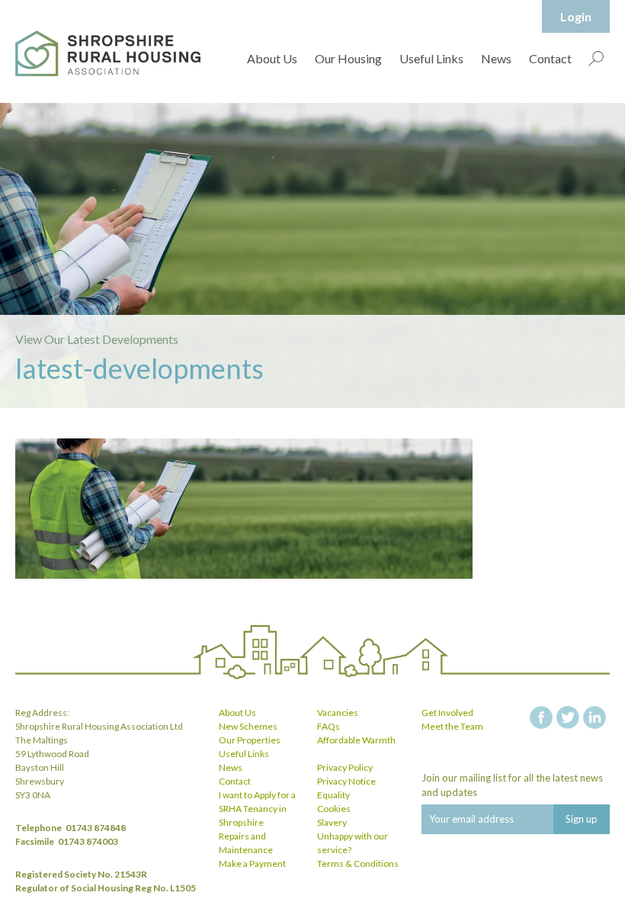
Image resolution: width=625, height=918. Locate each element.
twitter (567, 717)
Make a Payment (252, 863)
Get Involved (447, 712)
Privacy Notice (346, 781)
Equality (333, 795)
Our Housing (348, 58)
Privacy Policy (345, 767)
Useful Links (431, 58)
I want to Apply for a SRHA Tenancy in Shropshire (257, 808)
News (496, 58)
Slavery (332, 822)
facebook (541, 717)
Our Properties (249, 740)
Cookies (334, 808)
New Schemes (248, 726)
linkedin (594, 717)
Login (575, 16)
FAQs (328, 726)
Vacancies (337, 712)
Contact (550, 58)
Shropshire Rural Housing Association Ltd (107, 53)
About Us (272, 58)
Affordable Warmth (356, 740)
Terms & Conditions (358, 863)
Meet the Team (452, 726)
